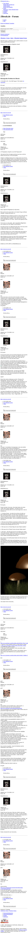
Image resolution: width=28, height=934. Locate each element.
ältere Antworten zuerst (8, 128)
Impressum (5, 13)
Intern (11, 38)
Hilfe (4, 21)
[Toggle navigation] (9, 1)
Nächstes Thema (12, 910)
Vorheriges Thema (4, 910)
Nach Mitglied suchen (8, 114)
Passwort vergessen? (5, 34)
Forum (4, 8)
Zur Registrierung (4, 35)
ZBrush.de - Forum (7, 9)
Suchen (4, 19)
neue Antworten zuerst (8, 129)
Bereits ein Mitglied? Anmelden (7, 23)
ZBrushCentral (15, 9)
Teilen (4, 116)
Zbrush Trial (6, 7)
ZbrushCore (11, 4)
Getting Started (6, 5)
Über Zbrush (6, 3)
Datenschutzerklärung (8, 914)
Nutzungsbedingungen (8, 913)
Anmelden (5, 10)
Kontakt (5, 12)
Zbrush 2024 (6, 4)
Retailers (11, 7)
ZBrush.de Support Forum (20, 38)
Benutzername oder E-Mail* (7, 28)
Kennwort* (3, 30)
